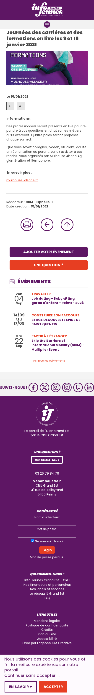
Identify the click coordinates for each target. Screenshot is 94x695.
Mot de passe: (47, 529)
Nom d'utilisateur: (47, 517)
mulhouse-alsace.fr (22, 180)
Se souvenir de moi (49, 541)
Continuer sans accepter (32, 675)
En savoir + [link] (20, 686)
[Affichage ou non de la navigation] (47, 24)
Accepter (53, 686)
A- (10, 106)
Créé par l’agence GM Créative (47, 643)
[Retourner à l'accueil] (47, 10)
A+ (21, 106)
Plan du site (47, 634)
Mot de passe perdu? (46, 557)
